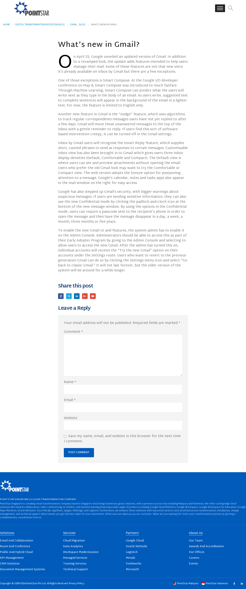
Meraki (130, 558)
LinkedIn (77, 296)
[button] (231, 8)
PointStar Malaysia (188, 584)
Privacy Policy (76, 584)
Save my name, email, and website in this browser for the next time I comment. (122, 439)
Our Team (196, 540)
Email (93, 296)
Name (70, 382)
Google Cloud (135, 540)
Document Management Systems (22, 569)
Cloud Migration (74, 540)
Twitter (69, 296)
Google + (85, 296)
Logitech (132, 552)
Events (193, 563)
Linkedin (241, 583)
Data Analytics (73, 546)
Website (70, 418)
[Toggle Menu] (220, 8)
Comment (73, 332)
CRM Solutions (10, 563)
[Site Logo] (31, 8)
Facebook (61, 296)
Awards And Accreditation (206, 546)
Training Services (74, 563)
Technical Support (75, 569)
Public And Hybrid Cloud (16, 552)
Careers (194, 558)
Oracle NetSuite (136, 546)
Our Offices (196, 552)
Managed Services (75, 558)
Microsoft (132, 569)
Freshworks (133, 563)
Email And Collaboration (16, 540)
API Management (12, 558)
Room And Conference (15, 546)
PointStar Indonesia (216, 584)
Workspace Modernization (81, 552)
